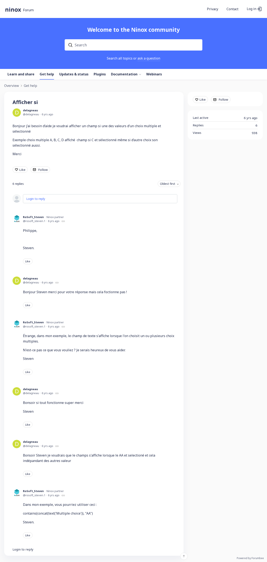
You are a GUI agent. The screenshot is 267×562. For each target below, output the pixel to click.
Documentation (124, 74)
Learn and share (21, 74)
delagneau (30, 110)
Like (22, 169)
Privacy (212, 9)
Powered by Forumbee (250, 558)
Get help (47, 74)
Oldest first (167, 184)
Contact (232, 9)
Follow (43, 169)
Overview (11, 86)
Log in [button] (251, 9)
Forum (28, 10)
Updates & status (73, 74)
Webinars (154, 74)
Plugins (100, 74)
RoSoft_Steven (33, 217)
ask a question (148, 58)
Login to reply (35, 199)
